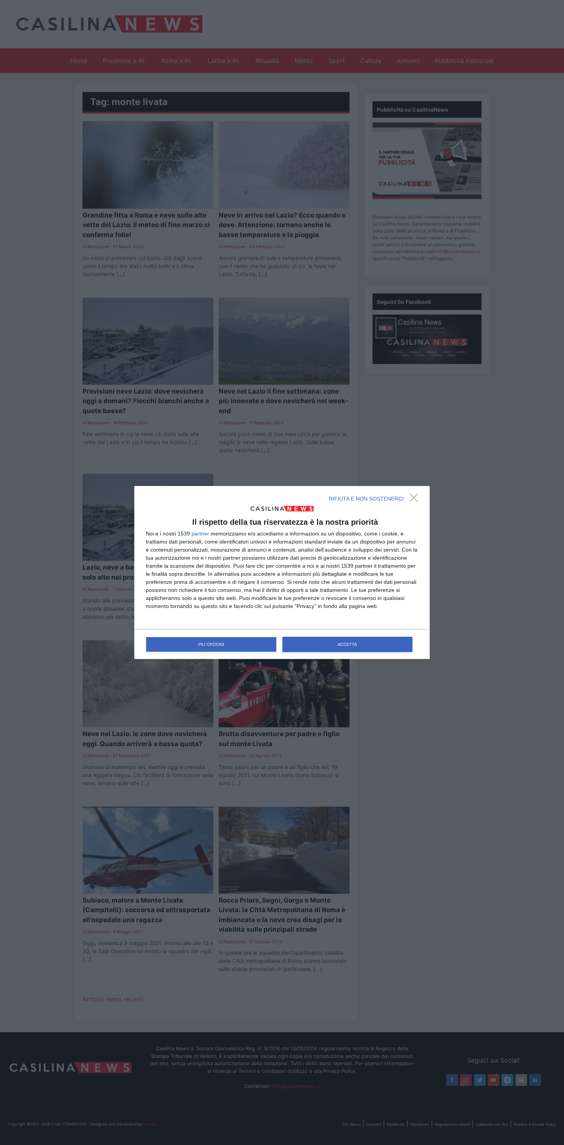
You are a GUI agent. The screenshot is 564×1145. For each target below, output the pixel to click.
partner (200, 533)
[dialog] (282, 572)
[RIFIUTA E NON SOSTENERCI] (416, 500)
